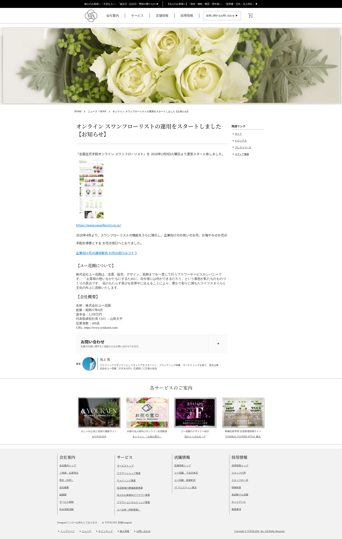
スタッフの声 (239, 472)
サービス (137, 15)
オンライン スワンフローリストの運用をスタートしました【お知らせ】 (151, 111)
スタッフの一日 (240, 480)
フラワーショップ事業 (129, 473)
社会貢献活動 (66, 509)
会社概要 (64, 487)
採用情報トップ (240, 465)
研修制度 (236, 487)
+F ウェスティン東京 (185, 487)
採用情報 (186, 15)
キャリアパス (239, 502)
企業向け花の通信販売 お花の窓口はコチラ (106, 252)
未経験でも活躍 (240, 494)
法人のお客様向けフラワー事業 (133, 495)
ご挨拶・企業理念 (68, 472)
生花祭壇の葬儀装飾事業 (130, 488)
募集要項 (236, 509)
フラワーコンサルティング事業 (133, 502)
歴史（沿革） (66, 480)
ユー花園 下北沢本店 (186, 472)
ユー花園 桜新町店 (185, 480)
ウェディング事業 (126, 480)
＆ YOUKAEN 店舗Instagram (117, 522)
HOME (78, 111)
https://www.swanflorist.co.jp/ (98, 225)
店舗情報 (162, 15)
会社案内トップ (67, 465)
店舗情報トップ (182, 465)
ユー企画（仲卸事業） (129, 509)
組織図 (62, 494)
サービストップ (125, 465)
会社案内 (112, 15)
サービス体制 (66, 502)
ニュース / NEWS (97, 111)
